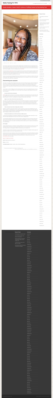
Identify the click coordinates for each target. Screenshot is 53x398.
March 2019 (41, 206)
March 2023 (41, 117)
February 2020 (41, 190)
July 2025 (41, 61)
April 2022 (41, 140)
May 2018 (41, 215)
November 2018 (29, 380)
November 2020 (42, 175)
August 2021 (29, 335)
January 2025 (41, 71)
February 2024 (41, 94)
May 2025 (41, 65)
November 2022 (42, 125)
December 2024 (29, 265)
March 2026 (28, 242)
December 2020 (42, 173)
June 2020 (28, 356)
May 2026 (41, 42)
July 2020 (41, 179)
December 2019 (42, 194)
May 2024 (41, 88)
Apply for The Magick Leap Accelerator (8, 138)
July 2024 (41, 84)
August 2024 (41, 82)
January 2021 (41, 171)
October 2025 (41, 55)
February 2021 (41, 169)
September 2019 (42, 198)
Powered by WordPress (39, 396)
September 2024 (42, 80)
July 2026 (41, 38)
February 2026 (29, 244)
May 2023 (41, 113)
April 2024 (41, 90)
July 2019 (41, 200)
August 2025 (41, 59)
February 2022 (41, 144)
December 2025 (42, 51)
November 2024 (29, 267)
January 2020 (41, 192)
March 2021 (41, 167)
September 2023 (29, 291)
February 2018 (41, 221)
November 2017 (42, 225)
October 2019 (41, 196)
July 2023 (41, 109)
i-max (44, 396)
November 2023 (29, 288)
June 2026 (41, 40)
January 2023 (41, 121)
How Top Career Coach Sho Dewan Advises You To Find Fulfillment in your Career (26, 149)
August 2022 (41, 132)
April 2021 (41, 165)
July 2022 (41, 134)
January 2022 (41, 146)
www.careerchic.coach (6, 136)
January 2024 (41, 96)
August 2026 (41, 36)
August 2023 (41, 107)
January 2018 (41, 223)
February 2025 (41, 69)
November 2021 (42, 150)
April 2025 (41, 67)
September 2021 (29, 333)
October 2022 (29, 310)
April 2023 (41, 115)
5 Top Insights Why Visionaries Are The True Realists (40, 3)
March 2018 (41, 219)
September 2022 (29, 312)
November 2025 (42, 53)
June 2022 (41, 136)
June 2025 (41, 63)
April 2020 (28, 359)
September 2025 (42, 57)
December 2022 (42, 123)
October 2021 (41, 152)
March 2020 (41, 188)
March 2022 (41, 142)
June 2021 (41, 161)
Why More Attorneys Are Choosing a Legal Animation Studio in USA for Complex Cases (44, 23)
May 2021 (41, 163)
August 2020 (41, 177)
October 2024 (41, 78)
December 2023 (42, 98)
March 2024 (41, 92)
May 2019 (41, 204)
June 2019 (41, 202)
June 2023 (41, 111)
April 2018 (41, 217)
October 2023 (29, 289)
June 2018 (28, 382)
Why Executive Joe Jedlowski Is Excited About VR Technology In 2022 (13, 148)
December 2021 (42, 148)
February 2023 (41, 119)
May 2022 (41, 138)
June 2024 (41, 86)
